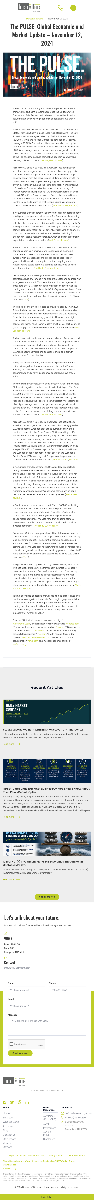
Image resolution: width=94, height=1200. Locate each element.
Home (6, 1113)
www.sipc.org (9, 1168)
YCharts (58, 160)
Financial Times (60, 205)
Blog (5, 1130)
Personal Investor (35, 18)
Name (11, 983)
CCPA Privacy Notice (75, 1155)
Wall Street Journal (58, 240)
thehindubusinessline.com (35, 637)
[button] (73, 8)
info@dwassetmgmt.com (17, 967)
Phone (52, 983)
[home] (29, 7)
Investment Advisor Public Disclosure (49, 1133)
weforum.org (19, 644)
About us (8, 1126)
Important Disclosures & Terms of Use (26, 1155)
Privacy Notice (55, 1155)
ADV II (46, 1123)
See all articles (47, 896)
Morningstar (47, 160)
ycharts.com (72, 623)
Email (11, 999)
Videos (7, 1143)
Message (13, 1015)
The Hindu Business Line (46, 268)
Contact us (9, 1134)
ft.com (59, 627)
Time (25, 299)
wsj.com (42, 634)
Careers (7, 1147)
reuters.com (37, 630)
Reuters (73, 205)
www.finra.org (9, 1165)
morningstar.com (21, 623)
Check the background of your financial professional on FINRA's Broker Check (39, 1161)
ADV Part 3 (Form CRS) (49, 1117)
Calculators (9, 1139)
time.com (33, 640)
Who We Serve (11, 1121)
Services (8, 1117)
